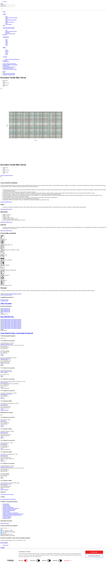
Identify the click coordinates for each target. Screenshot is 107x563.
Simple (1, 329)
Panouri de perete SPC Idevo (11, 31)
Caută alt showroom (4, 410)
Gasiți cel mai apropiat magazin (6, 175)
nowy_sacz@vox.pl (4, 404)
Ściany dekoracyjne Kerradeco (9, 73)
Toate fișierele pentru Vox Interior (7, 494)
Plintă (4, 47)
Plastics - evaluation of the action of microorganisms (13, 513)
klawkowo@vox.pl (4, 432)
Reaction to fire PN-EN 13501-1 (9, 509)
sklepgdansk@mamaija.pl (5, 358)
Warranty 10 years (6, 518)
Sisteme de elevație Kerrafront (11, 17)
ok (1, 529)
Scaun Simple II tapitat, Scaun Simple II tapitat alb (16, 333)
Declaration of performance (8, 507)
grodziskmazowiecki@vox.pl (6, 394)
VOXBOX (5, 60)
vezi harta (1, 354)
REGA (6, 42)
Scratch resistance (6, 511)
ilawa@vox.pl (3, 420)
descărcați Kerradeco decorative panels (8, 499)
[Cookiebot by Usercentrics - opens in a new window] (10, 561)
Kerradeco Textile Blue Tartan (9, 74)
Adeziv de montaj (6, 303)
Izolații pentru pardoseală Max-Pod (12, 59)
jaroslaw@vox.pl (3, 443)
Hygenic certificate (6, 506)
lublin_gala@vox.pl (4, 382)
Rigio (6, 40)
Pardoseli (5, 34)
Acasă (4, 71)
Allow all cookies (94, 552)
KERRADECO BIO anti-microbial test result (12, 515)
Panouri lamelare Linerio (10, 33)
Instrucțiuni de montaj (4, 523)
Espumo (7, 50)
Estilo (6, 54)
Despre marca (5, 545)
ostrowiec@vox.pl (4, 455)
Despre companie (4, 542)
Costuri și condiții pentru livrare (9, 66)
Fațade (4, 11)
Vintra (6, 44)
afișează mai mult (3, 201)
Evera (6, 53)
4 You (1, 312)
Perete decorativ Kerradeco (8, 27)
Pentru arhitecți (6, 65)
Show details (67, 560)
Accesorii (5, 56)
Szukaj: (1, 4)
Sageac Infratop (8, 24)
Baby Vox (4, 533)
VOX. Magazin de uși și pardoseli (8, 531)
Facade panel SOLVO (9, 21)
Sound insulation (6, 505)
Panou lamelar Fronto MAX (10, 19)
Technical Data (6, 503)
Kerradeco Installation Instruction (14, 293)
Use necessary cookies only (94, 555)
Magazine (2, 547)
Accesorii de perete (4, 300)
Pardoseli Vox (6, 37)
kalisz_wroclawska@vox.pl (5, 484)
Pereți (4, 25)
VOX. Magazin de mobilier (7, 530)
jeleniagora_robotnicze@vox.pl (6, 344)
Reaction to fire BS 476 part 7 (9, 510)
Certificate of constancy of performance (10, 512)
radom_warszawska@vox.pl (6, 371)
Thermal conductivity (7, 516)
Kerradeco (7, 32)
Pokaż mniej (9, 201)
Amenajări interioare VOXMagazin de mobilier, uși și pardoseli (7, 535)
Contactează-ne (6, 61)
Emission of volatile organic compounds (11, 508)
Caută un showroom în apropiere (9, 63)
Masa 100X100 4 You (7, 317)
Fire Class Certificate (7, 517)
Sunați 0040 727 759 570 (8, 68)
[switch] (38, 561)
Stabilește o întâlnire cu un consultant (10, 64)
